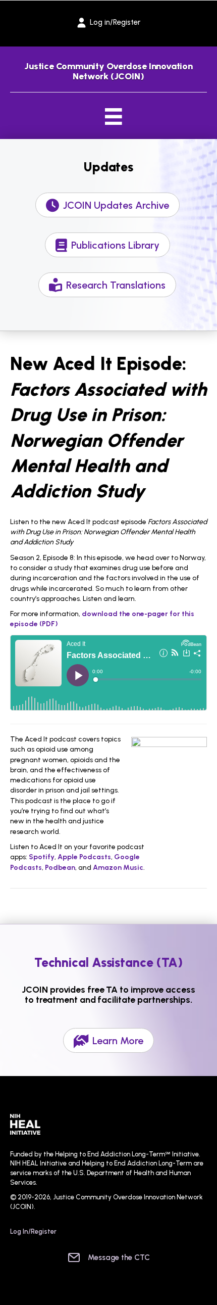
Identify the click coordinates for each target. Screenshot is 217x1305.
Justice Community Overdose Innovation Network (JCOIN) (108, 71)
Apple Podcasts (84, 857)
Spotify (42, 857)
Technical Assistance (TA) (108, 962)
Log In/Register (33, 1231)
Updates (108, 166)
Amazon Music (118, 867)
